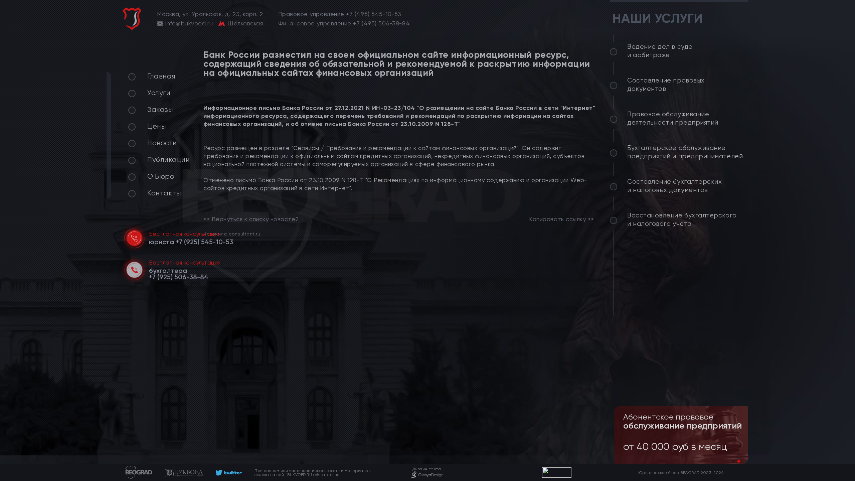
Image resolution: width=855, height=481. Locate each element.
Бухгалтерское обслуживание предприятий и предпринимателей (685, 152)
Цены (156, 126)
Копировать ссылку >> (561, 219)
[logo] (132, 18)
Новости (162, 143)
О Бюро (160, 176)
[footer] (228, 473)
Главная (161, 76)
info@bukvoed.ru (189, 23)
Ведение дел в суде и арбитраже (660, 51)
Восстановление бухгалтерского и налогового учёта (682, 219)
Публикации (168, 160)
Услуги (158, 93)
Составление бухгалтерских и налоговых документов (674, 186)
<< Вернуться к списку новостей (251, 219)
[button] (733, 461)
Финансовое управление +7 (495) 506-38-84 (344, 23)
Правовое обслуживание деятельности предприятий (672, 118)
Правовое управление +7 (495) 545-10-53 (340, 14)
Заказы (160, 110)
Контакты (164, 193)
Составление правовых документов (666, 85)
